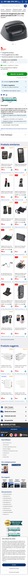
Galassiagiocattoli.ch (7, 500)
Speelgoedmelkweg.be (8, 512)
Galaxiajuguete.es (7, 502)
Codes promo (6, 453)
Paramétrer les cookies (14, 568)
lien (5, 549)
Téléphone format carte (6, 281)
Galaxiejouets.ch (6, 496)
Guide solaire (6, 457)
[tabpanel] (14, 30)
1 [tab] (13, 44)
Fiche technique (6, 135)
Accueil (2, 9)
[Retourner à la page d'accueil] (12, 2)
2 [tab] (15, 44)
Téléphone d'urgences (19, 172)
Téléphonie (8, 9)
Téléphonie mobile (17, 9)
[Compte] (22, 2)
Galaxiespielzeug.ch (7, 498)
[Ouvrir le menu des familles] (2, 2)
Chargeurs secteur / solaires (19, 11)
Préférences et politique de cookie (10, 451)
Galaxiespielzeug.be (7, 510)
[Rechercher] (25, 6)
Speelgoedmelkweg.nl (7, 506)
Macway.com (6, 514)
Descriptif (4, 105)
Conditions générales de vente (9, 446)
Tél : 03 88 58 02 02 (9, 408)
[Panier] (26, 2)
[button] (9, 67)
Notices (4, 455)
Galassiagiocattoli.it (7, 504)
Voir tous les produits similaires (7, 339)
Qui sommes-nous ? (7, 442)
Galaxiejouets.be (6, 508)
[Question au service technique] (7, 94)
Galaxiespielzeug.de (7, 494)
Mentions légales (6, 448)
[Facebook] (2, 94)
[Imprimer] (4, 94)
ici (5, 560)
